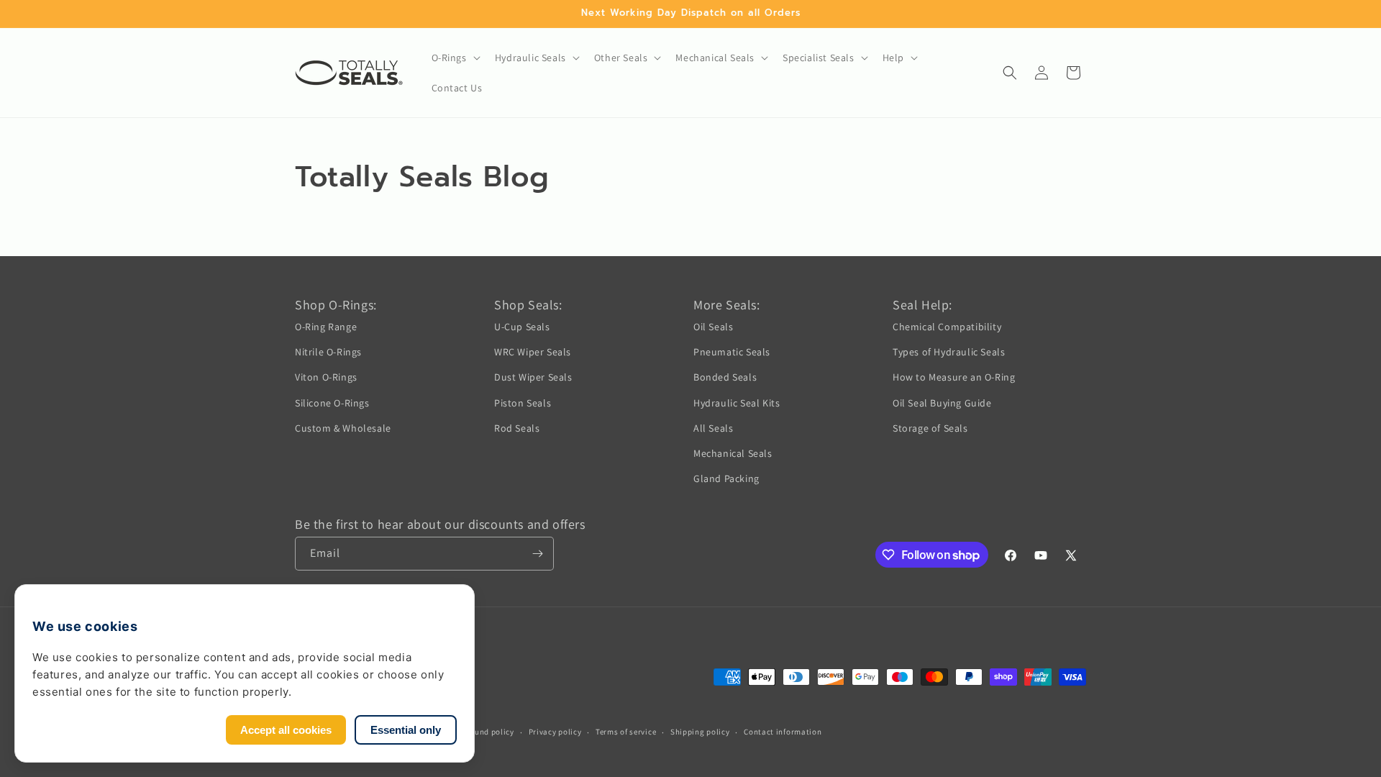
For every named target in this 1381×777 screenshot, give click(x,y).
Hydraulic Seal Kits (736, 402)
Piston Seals (522, 402)
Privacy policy (555, 732)
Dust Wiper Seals (533, 377)
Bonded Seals (725, 377)
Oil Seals (713, 326)
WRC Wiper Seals (532, 351)
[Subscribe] (537, 554)
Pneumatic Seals (731, 351)
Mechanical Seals (732, 453)
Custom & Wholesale (343, 428)
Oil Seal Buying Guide (942, 402)
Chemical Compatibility (947, 326)
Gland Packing (726, 478)
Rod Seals (516, 428)
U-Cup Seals (522, 326)
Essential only (405, 730)
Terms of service (626, 732)
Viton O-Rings (326, 377)
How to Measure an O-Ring (954, 377)
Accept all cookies (286, 730)
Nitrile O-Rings (328, 351)
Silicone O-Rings (332, 402)
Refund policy (488, 732)
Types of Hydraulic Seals (949, 351)
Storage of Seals (930, 428)
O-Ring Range (326, 326)
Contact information (782, 732)
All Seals (713, 428)
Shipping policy (700, 732)
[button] (454, 57)
